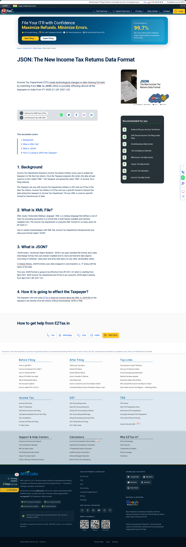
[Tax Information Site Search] (183, 183)
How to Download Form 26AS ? (30, 369)
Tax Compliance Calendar (141, 151)
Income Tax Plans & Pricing (28, 422)
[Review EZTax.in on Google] (132, 503)
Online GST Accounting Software (82, 411)
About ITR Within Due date (28, 376)
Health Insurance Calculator (79, 452)
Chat (83, 335)
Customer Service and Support (30, 441)
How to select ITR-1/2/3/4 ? (29, 387)
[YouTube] (99, 510)
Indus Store (134, 488)
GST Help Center (75, 425)
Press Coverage (126, 452)
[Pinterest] (110, 510)
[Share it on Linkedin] (91, 114)
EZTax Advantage (126, 441)
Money (82, 496)
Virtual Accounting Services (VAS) (82, 418)
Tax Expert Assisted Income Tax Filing (32, 414)
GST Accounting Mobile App (80, 414)
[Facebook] (88, 510)
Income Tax (27, 48)
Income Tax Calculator (140, 171)
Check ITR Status (76, 369)
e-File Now (12, 490)
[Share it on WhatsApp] (61, 114)
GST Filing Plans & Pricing (79, 422)
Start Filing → (30, 38)
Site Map (83, 500)
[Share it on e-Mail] (84, 114)
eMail (97, 335)
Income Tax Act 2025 (129, 424)
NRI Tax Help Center (26, 449)
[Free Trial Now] (183, 191)
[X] (82, 510)
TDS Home (124, 403)
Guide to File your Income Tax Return (145, 130)
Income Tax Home (25, 403)
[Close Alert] (17, 474)
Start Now (112, 335)
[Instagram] (104, 510)
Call (52, 335)
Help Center (152, 11)
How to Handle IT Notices (79, 376)
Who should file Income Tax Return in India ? (136, 384)
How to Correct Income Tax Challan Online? (85, 384)
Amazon (147, 482)
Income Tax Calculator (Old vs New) (84, 441)
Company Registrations (88, 492)
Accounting (84, 488)
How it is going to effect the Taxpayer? (40, 153)
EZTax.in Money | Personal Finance (31, 460)
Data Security (125, 445)
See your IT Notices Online (129, 369)
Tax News (123, 456)
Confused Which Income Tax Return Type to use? (87, 387)
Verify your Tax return (77, 365)
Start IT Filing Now (25, 407)
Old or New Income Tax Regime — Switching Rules (138, 387)
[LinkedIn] (93, 510)
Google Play (135, 477)
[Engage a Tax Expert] (183, 172)
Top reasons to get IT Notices (131, 365)
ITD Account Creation (26, 384)
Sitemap (115, 542)
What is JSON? (29, 148)
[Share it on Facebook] (76, 114)
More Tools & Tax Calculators (80, 460)
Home (19, 48)
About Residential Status (28, 380)
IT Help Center (24, 425)
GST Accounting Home (78, 403)
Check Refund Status (77, 373)
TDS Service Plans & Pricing (130, 418)
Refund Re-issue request (129, 376)
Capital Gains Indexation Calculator (82, 445)
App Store (149, 477)
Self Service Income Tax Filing (29, 411)
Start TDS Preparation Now (130, 407)
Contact (166, 11)
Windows (133, 482)
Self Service (102, 11)
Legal (108, 542)
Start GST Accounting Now (79, 407)
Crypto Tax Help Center (140, 164)
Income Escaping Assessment (131, 373)
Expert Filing (48, 38)
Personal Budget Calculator (79, 456)
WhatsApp (67, 335)
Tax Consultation (25, 418)
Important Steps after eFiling (130, 380)
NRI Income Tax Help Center (142, 158)
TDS (81, 480)
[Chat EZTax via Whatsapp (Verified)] (183, 177)
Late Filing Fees (75, 380)
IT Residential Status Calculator (81, 449)
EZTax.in (46, 298)
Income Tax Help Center (140, 178)
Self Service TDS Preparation (130, 411)
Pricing (138, 11)
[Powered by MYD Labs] (29, 473)
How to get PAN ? (25, 365)
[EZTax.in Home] (8, 11)
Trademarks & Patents (128, 449)
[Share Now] (183, 196)
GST (81, 484)
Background (28, 140)
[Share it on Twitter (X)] (68, 114)
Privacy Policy (99, 542)
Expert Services (122, 11)
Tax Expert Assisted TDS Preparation (133, 414)
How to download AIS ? (27, 373)
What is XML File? (31, 144)
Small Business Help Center (142, 144)
